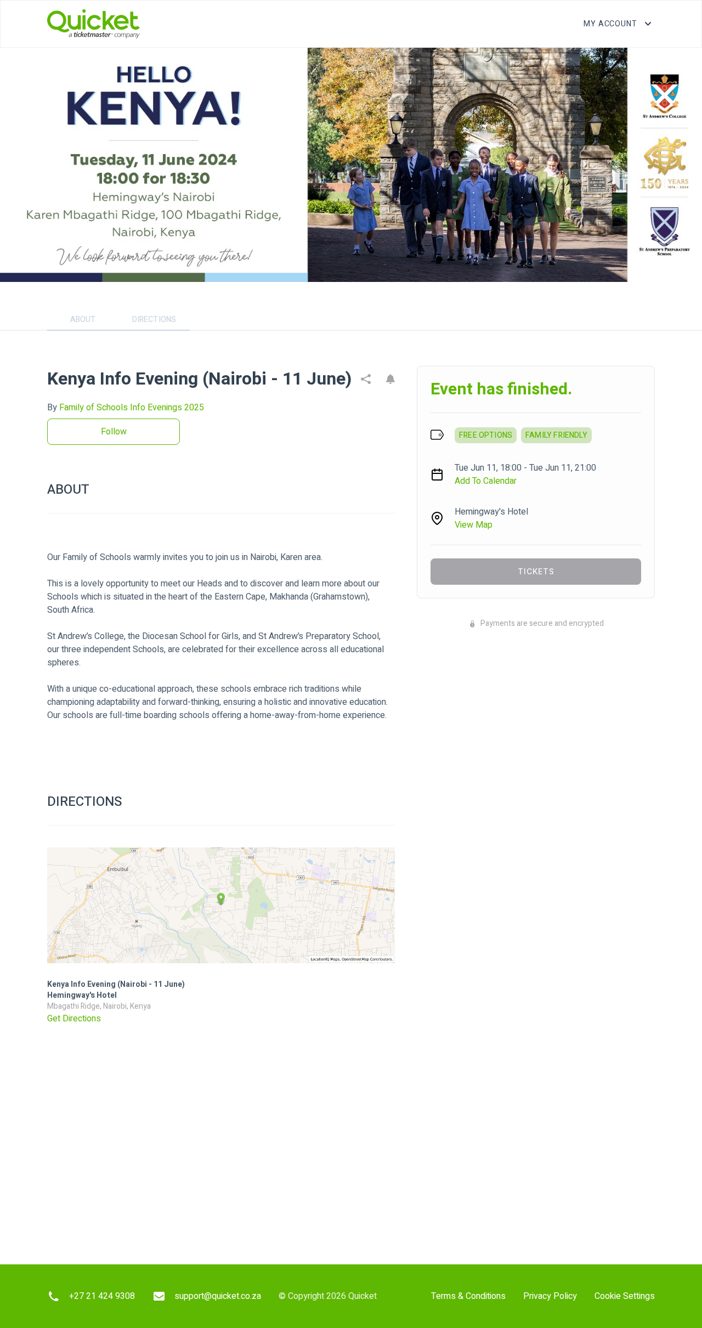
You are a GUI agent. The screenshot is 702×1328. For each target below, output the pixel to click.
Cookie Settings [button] (625, 1296)
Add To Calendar (486, 481)
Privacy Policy (550, 1296)
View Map (473, 525)
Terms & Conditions (468, 1296)
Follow (114, 431)
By (125, 407)
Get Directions (74, 1018)
